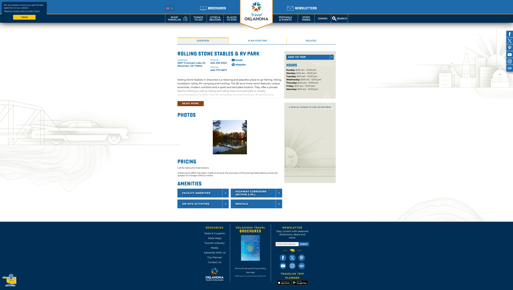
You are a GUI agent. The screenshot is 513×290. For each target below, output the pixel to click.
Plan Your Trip (257, 40)
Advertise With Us (214, 252)
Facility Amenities (196, 193)
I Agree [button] (24, 17)
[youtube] (509, 54)
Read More (190, 103)
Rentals (242, 203)
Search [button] (342, 18)
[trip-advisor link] (301, 265)
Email (238, 60)
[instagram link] (292, 265)
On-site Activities (195, 203)
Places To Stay (232, 18)
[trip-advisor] (509, 68)
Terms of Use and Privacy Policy (250, 268)
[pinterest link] (301, 257)
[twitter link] (292, 257)
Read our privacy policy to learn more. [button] (22, 11)
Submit (304, 244)
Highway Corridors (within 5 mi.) (251, 193)
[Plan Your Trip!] (9, 280)
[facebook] (509, 34)
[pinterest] (509, 47)
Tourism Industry (215, 243)
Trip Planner (214, 257)
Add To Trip (297, 57)
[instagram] (509, 61)
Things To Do (198, 18)
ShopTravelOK (174, 18)
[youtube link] (283, 265)
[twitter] (509, 41)
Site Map (250, 272)
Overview (203, 40)
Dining (323, 18)
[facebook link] (283, 257)
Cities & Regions (215, 18)
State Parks (306, 18)
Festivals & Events (285, 18)
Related (311, 40)
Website (240, 64)
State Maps (214, 238)
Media (214, 247)
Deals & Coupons (214, 233)
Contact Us (214, 262)
